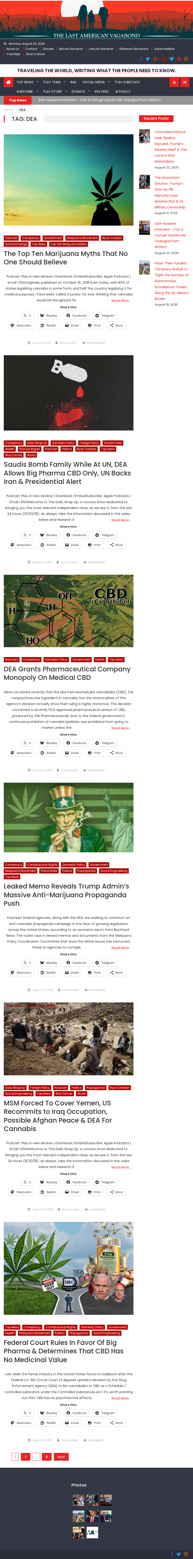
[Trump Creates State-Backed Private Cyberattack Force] (78, 1532)
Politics (67, 449)
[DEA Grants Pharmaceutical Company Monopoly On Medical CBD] (68, 611)
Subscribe (24, 91)
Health (9, 449)
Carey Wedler (69, 770)
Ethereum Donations (134, 49)
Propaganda (86, 871)
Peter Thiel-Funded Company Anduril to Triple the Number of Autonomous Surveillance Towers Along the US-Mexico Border (172, 281)
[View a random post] (184, 82)
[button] (174, 82)
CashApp (13, 54)
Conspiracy (30, 238)
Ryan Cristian (112, 238)
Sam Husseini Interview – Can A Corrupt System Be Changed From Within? (100, 100)
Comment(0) (96, 562)
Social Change (16, 244)
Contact (31, 49)
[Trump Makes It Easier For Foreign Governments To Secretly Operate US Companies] (106, 1516)
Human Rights (29, 449)
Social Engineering (114, 871)
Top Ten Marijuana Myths (69, 244)
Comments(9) (95, 343)
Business (11, 660)
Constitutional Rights (42, 865)
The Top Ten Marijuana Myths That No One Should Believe (66, 258)
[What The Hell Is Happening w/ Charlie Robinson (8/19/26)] (92, 1516)
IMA (73, 82)
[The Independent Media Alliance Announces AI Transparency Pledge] (92, 1532)
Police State (49, 871)
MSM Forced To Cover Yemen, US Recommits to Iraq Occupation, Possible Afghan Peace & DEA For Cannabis (58, 1116)
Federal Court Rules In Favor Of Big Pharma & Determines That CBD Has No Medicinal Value (64, 1351)
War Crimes (13, 455)
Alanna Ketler (69, 1440)
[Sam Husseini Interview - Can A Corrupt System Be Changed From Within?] (106, 1500)
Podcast (11, 238)
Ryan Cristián (68, 343)
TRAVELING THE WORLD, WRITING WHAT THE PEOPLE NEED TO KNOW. (96, 70)
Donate (48, 49)
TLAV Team (51, 82)
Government (53, 238)
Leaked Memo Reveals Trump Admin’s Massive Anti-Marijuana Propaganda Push (66, 895)
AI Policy (123, 91)
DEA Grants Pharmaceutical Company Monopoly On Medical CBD (67, 673)
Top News (24, 82)
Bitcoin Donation (71, 49)
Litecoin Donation (101, 49)
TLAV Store (52, 91)
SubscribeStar (164, 49)
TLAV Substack (127, 82)
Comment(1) (96, 990)
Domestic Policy (63, 443)
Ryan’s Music (35, 54)
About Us (13, 49)
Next (61, 1457)
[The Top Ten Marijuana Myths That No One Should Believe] (68, 180)
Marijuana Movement (82, 238)
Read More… (121, 300)
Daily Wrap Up (37, 443)
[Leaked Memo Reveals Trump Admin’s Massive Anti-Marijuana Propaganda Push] (68, 818)
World (31, 455)
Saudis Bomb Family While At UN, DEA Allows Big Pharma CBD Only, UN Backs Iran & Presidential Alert (67, 473)
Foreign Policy (89, 443)
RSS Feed (102, 91)
